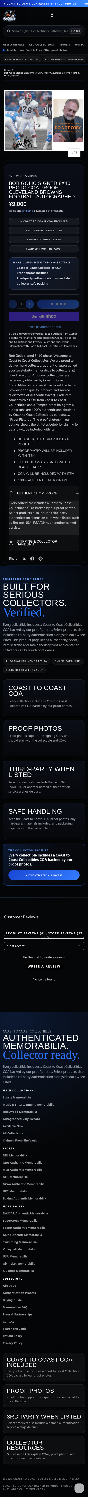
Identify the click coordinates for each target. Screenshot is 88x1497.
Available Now (13, 1126)
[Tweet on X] (24, 558)
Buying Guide (12, 1300)
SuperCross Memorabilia (20, 1220)
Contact (8, 1321)
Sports (65, 44)
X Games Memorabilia (18, 1271)
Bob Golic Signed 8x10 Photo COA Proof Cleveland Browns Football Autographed (42, 74)
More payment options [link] (44, 327)
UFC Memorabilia (15, 1191)
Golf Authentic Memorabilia (22, 1235)
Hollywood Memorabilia (20, 1112)
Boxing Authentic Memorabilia (64, 59)
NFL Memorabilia (15, 1155)
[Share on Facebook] (32, 558)
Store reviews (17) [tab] (66, 933)
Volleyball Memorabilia (19, 1249)
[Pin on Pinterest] (40, 558)
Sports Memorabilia (17, 1097)
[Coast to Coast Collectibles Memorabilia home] (24, 16)
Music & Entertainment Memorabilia (28, 1104)
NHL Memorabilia (15, 1177)
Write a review (44, 966)
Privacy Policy (12, 1343)
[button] (52, 16)
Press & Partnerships (17, 1314)
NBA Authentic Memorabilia (22, 1162)
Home (7, 70)
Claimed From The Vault (20, 1140)
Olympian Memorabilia (19, 1263)
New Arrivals (14, 44)
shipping (27, 211)
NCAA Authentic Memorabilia (23, 1184)
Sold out (58, 304)
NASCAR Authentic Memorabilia (25, 1213)
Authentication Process (44, 875)
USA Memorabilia (15, 1256)
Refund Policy (12, 1336)
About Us (9, 1286)
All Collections (42, 44)
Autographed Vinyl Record (22, 59)
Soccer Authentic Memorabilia (24, 1228)
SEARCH (75, 31)
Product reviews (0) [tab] (25, 933)
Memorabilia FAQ (15, 1307)
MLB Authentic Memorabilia (22, 1170)
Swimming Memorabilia (20, 1242)
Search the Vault (14, 1329)
